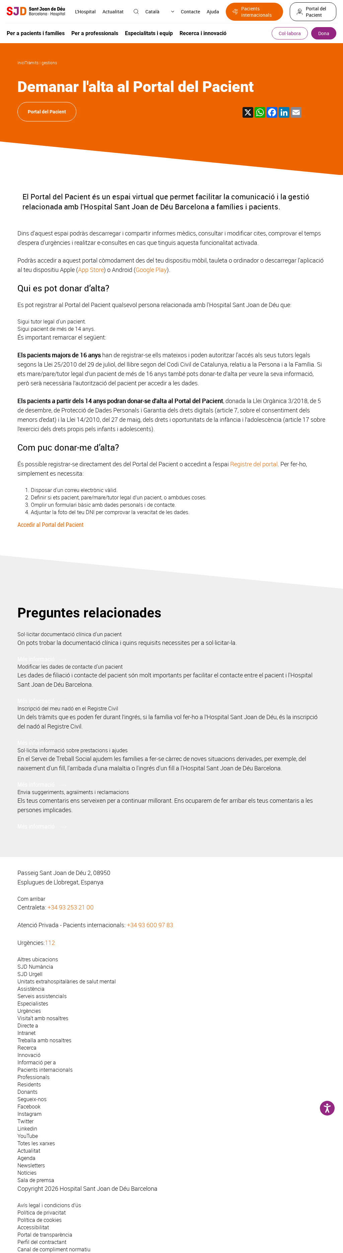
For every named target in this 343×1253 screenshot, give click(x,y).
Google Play (151, 270)
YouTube (27, 1136)
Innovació (29, 1055)
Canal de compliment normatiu (53, 1249)
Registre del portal (254, 464)
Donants (27, 1091)
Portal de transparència (44, 1234)
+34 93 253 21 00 (71, 907)
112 (50, 943)
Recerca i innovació (203, 33)
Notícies (27, 1172)
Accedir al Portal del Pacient (50, 524)
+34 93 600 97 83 (150, 925)
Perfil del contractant (41, 1242)
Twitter (25, 1121)
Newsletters (31, 1165)
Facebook (29, 1106)
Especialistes (32, 1003)
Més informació (36, 659)
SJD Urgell (30, 974)
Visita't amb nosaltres (42, 1018)
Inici (21, 62)
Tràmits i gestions (41, 62)
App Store (91, 270)
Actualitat (113, 11)
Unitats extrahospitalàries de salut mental (66, 981)
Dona (323, 33)
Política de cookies (39, 1220)
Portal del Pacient (316, 11)
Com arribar (31, 898)
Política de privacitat (41, 1212)
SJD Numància (35, 966)
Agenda (26, 1158)
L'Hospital (85, 11)
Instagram (29, 1114)
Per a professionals (94, 33)
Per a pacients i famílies (36, 33)
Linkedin (27, 1128)
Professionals (33, 1077)
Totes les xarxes (36, 1143)
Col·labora (290, 33)
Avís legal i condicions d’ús (49, 1205)
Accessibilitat (33, 1227)
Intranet (26, 1033)
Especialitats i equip (149, 33)
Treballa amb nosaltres (44, 1040)
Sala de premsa (35, 1180)
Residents (29, 1084)
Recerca (27, 1047)
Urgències (29, 1011)
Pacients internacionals (256, 11)
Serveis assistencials (42, 996)
